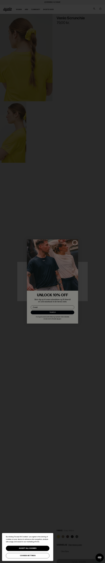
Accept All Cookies (27, 548)
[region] (27, 547)
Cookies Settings (27, 556)
